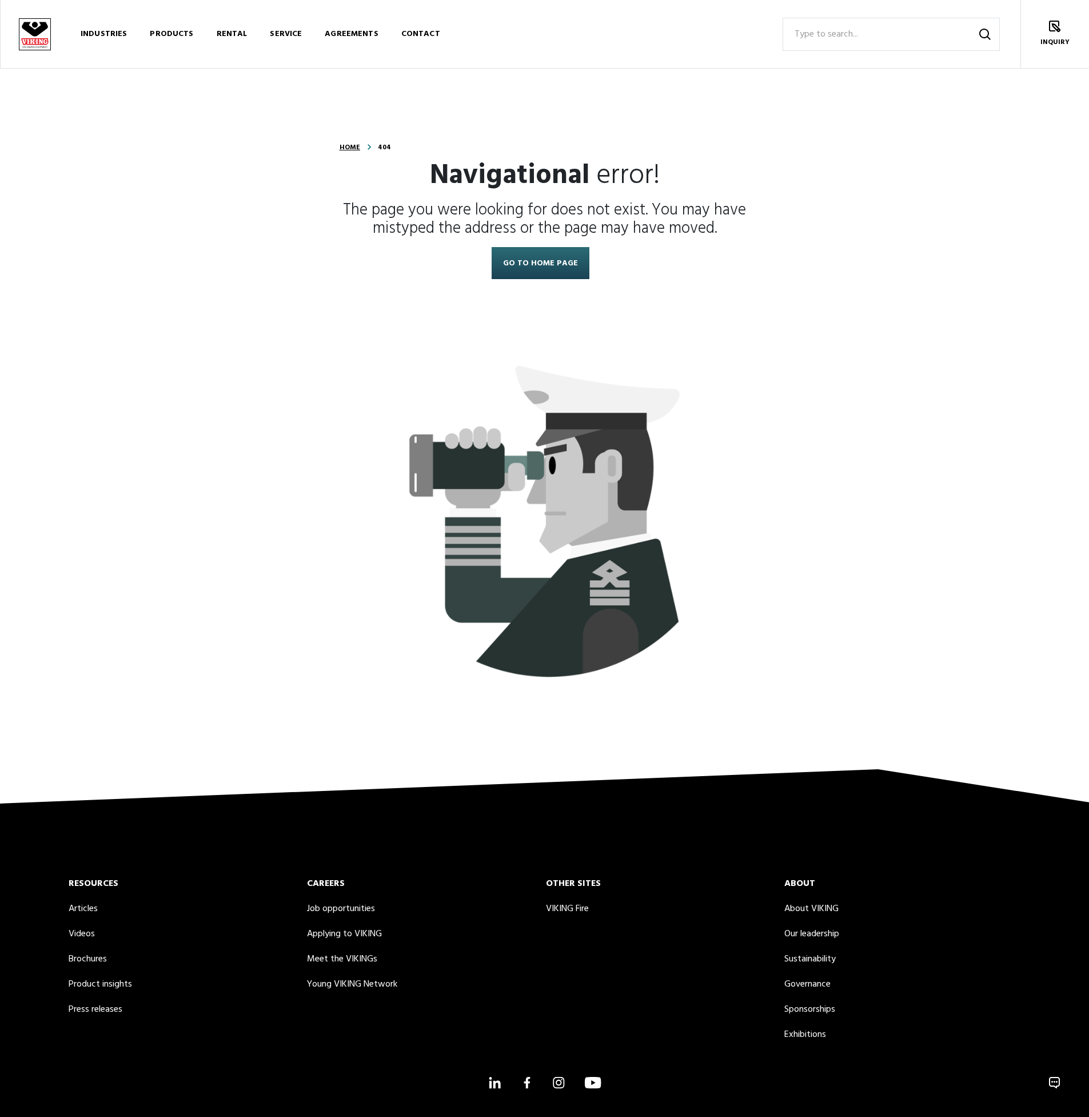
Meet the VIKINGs (342, 959)
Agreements (351, 34)
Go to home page (540, 263)
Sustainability (810, 959)
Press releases (95, 1009)
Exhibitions (805, 1034)
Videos (82, 934)
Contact (420, 34)
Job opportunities (341, 908)
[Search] (985, 34)
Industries (104, 34)
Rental (232, 34)
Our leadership (811, 934)
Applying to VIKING (344, 934)
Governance (807, 984)
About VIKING (811, 908)
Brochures (88, 959)
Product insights (100, 984)
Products (171, 34)
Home (350, 147)
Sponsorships (809, 1009)
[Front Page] (34, 34)
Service (286, 34)
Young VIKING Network (352, 984)
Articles (83, 908)
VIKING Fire (567, 908)
